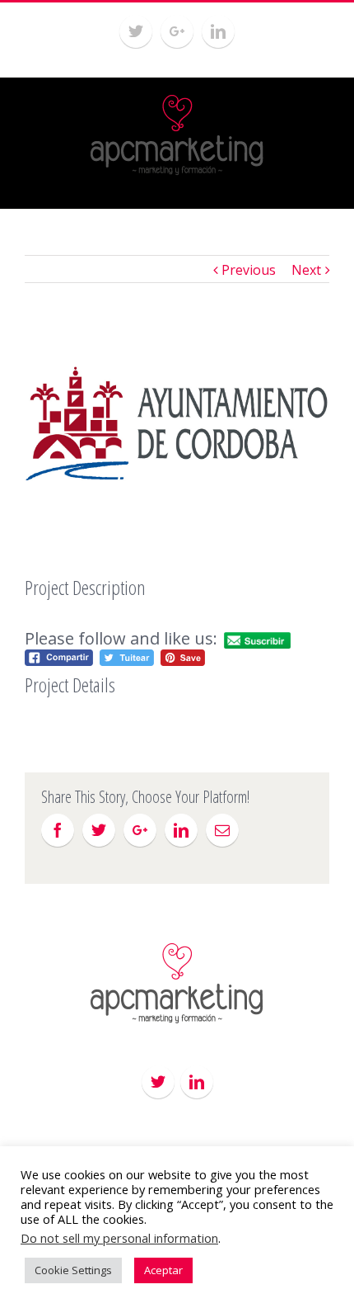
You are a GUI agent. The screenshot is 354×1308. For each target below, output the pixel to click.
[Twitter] (135, 31)
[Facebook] (57, 830)
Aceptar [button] (163, 1270)
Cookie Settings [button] (73, 1270)
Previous (248, 270)
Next (306, 270)
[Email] (222, 830)
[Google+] (177, 31)
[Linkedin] (218, 31)
